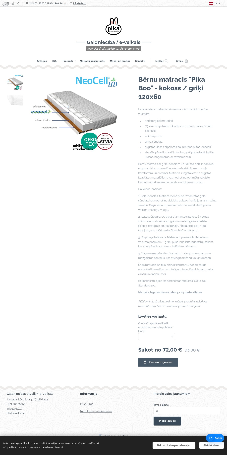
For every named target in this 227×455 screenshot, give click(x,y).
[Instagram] (13, 3)
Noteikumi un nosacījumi (96, 411)
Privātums (86, 404)
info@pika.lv (79, 3)
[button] (161, 61)
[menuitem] (43, 61)
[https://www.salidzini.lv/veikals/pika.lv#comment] (18, 3)
